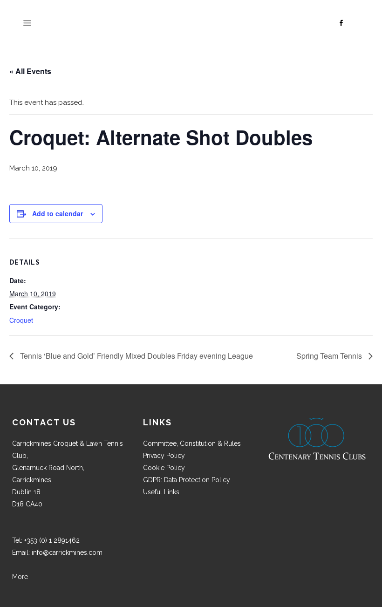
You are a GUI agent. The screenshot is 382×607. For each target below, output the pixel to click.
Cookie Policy (164, 467)
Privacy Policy (164, 455)
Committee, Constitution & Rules (192, 443)
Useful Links (161, 492)
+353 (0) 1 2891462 (52, 540)
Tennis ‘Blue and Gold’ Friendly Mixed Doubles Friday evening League (135, 355)
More (20, 576)
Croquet (21, 320)
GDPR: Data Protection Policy (186, 480)
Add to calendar (57, 213)
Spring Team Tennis (330, 355)
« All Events (30, 71)
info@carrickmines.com (67, 552)
